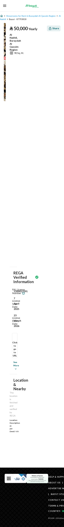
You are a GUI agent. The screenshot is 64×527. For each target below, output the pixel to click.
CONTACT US (56, 500)
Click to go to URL (14, 349)
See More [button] (11, 365)
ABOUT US (54, 482)
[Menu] (5, 5)
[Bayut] (32, 6)
